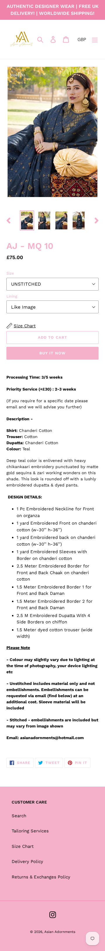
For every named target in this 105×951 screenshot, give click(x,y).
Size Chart (23, 846)
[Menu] (94, 39)
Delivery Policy (27, 861)
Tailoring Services (30, 831)
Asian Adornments (59, 932)
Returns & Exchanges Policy (41, 877)
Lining (11, 296)
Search (19, 815)
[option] (27, 220)
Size (10, 273)
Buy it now (52, 353)
